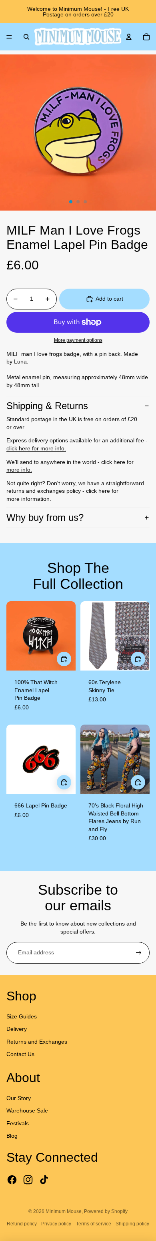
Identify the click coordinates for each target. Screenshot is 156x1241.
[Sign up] (139, 953)
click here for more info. (36, 448)
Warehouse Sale (27, 1110)
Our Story (18, 1098)
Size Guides (21, 1016)
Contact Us (20, 1054)
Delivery (16, 1029)
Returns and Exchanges (36, 1041)
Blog (12, 1136)
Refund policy (22, 1224)
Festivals (17, 1123)
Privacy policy (56, 1224)
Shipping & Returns (47, 405)
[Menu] (9, 37)
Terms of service (93, 1224)
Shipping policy (132, 1224)
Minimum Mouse (64, 1211)
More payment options (78, 340)
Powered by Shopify (106, 1211)
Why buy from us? (45, 517)
